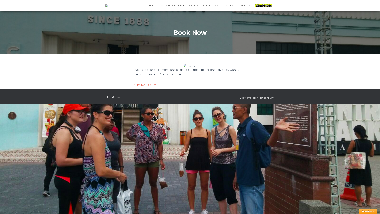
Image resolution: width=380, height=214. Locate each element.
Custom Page (107, 97)
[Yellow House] (263, 5)
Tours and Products (171, 5)
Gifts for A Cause (145, 85)
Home (152, 5)
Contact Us (244, 5)
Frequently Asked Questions (218, 5)
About (192, 5)
